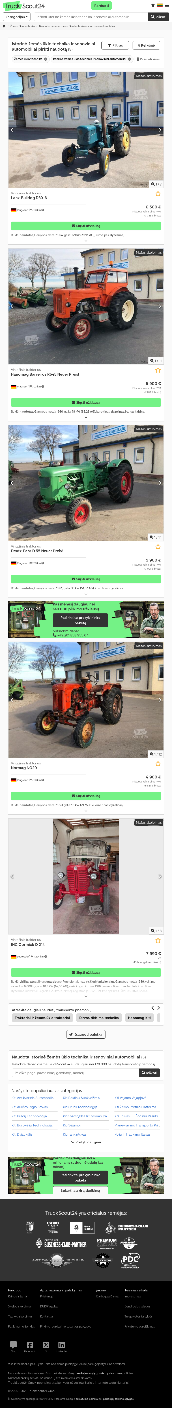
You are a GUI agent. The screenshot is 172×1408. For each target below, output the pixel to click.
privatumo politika (87, 1398)
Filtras (117, 45)
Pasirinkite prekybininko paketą (80, 620)
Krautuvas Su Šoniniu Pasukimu (138, 1116)
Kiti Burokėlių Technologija (32, 1125)
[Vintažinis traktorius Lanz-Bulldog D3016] (86, 130)
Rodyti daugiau (88, 1142)
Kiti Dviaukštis (22, 1134)
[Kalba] (160, 5)
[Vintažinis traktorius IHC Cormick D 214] (86, 876)
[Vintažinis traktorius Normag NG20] (86, 700)
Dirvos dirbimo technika (99, 1017)
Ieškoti (160, 16)
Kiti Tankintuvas (74, 1134)
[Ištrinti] (45, 59)
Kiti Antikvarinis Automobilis (33, 1097)
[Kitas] (159, 130)
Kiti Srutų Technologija (80, 1107)
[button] (167, 5)
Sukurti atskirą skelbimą (80, 1190)
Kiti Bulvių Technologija (29, 1116)
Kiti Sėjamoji (72, 1125)
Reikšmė (147, 45)
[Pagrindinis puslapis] (4, 26)
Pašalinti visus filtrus (153, 59)
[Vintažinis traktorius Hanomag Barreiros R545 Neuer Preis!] (86, 306)
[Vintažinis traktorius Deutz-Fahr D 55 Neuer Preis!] (86, 483)
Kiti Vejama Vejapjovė (130, 1097)
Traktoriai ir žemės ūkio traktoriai (42, 1017)
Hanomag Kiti (139, 1017)
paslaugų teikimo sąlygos (118, 1398)
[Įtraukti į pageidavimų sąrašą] (158, 194)
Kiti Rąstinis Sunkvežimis (81, 1097)
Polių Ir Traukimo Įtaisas (132, 1134)
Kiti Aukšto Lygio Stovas (30, 1107)
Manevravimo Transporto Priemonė (141, 1125)
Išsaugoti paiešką (88, 1034)
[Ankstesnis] (12, 130)
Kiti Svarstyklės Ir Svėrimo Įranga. (88, 1116)
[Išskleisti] (86, 240)
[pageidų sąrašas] (153, 5)
